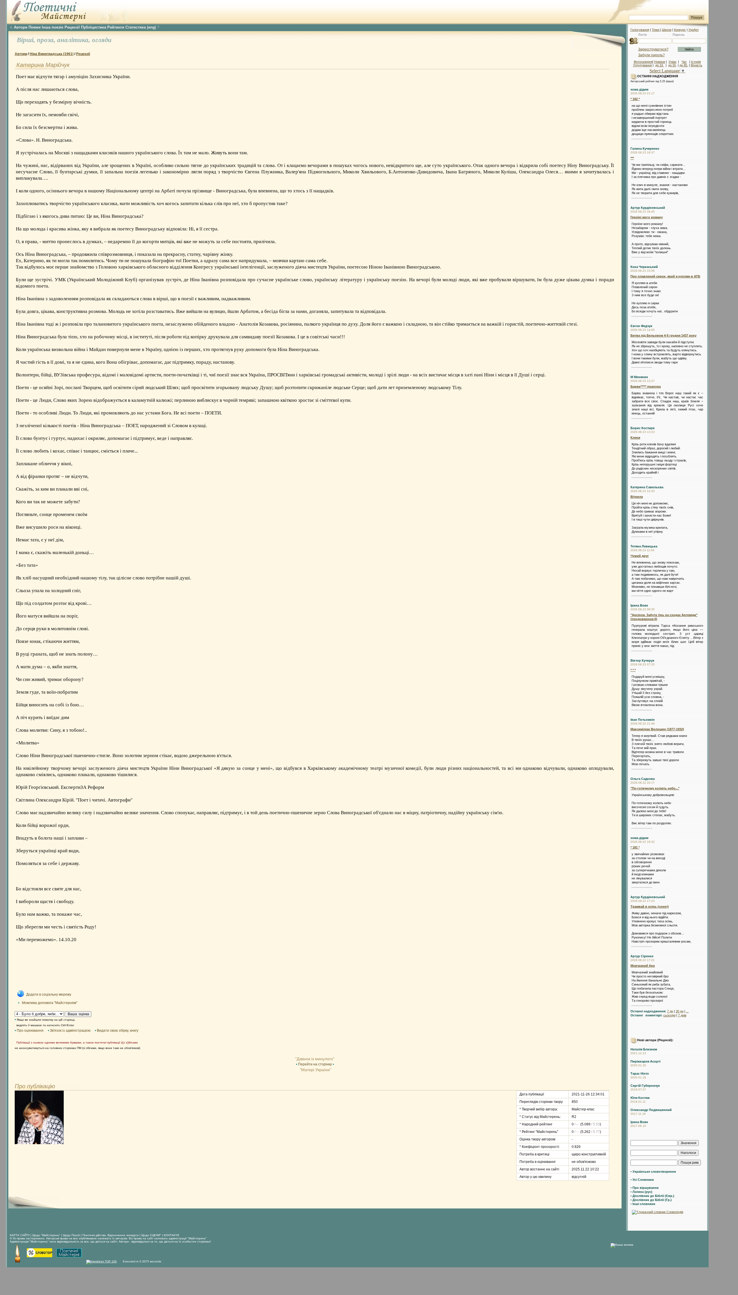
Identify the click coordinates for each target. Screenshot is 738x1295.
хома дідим (639, 89)
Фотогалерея (643, 61)
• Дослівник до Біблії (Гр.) (651, 1200)
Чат (684, 61)
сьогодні (669, 1015)
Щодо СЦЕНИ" (151, 1235)
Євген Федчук (641, 326)
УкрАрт (693, 29)
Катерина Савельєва (646, 487)
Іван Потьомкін (642, 719)
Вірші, (27, 40)
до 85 (683, 65)
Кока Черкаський (644, 267)
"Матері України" (315, 1069)
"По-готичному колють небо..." (654, 788)
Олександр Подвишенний (651, 1110)
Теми (656, 29)
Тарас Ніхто (639, 1073)
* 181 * (635, 847)
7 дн (670, 1011)
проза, (47, 40)
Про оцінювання (30, 1031)
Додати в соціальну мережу (48, 994)
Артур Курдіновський (647, 207)
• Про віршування (644, 1187)
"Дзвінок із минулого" (314, 1058)
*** (632, 158)
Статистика (135, 27)
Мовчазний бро (642, 965)
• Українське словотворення (653, 1171)
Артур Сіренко (642, 956)
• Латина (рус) (641, 1191)
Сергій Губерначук (645, 1085)
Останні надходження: (648, 1011)
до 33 (659, 65)
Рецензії (72, 27)
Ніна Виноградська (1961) (52, 54)
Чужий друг (639, 556)
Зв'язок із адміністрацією (70, 1031)
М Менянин (639, 377)
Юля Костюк (640, 1097)
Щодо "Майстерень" (46, 1235)
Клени (635, 437)
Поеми (35, 27)
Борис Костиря (642, 428)
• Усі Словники (642, 1179)
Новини (659, 61)
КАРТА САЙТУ (20, 1235)
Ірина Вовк (639, 605)
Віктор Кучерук (642, 660)
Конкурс (680, 29)
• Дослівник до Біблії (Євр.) (652, 1196)
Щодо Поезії (72, 1235)
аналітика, (74, 40)
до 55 (672, 65)
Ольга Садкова (642, 778)
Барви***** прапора (645, 386)
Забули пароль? (651, 55)
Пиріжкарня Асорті (645, 1061)
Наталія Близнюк (643, 1049)
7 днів (682, 1015)
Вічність (696, 65)
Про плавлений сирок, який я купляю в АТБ (665, 276)
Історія (696, 61)
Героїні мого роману (646, 217)
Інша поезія (52, 27)
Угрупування (642, 65)
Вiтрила (636, 496)
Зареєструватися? (653, 49)
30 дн (680, 1011)
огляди (102, 40)
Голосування (639, 29)
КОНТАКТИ (171, 1235)
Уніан (672, 61)
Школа (666, 29)
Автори (20, 27)
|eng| (151, 27)
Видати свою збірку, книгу (117, 1031)
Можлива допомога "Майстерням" (49, 1003)
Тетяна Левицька (643, 546)
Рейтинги (115, 27)
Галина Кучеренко (644, 148)
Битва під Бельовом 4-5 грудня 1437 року (663, 335)
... (687, 1011)
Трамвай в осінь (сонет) (649, 906)
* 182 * (635, 99)
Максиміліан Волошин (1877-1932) (657, 729)
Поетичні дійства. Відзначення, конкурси (110, 1235)
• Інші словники (642, 1204)
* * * (633, 670)
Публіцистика (93, 27)
